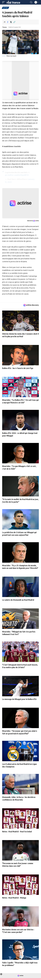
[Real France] (14, 2)
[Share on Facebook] (7, 22)
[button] (4, 2)
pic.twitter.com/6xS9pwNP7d (17, 175)
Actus (5, 7)
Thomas (4, 27)
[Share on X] (10, 22)
